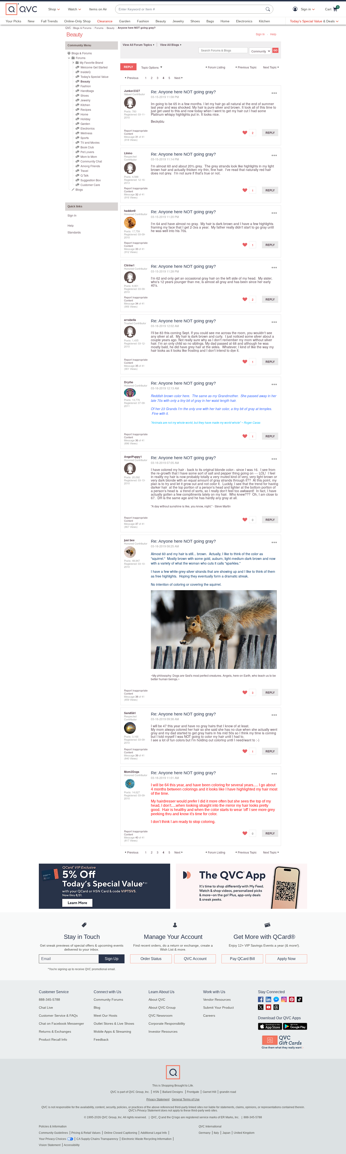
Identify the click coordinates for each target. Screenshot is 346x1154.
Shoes (195, 21)
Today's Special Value (94, 77)
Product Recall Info (53, 1039)
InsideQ (85, 72)
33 (136, 249)
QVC (68, 28)
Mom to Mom (88, 156)
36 (136, 440)
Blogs (79, 189)
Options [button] (274, 93)
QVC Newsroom (161, 1015)
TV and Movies (90, 142)
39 (136, 755)
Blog (97, 1007)
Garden (124, 21)
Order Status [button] (151, 959)
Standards (74, 232)
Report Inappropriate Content (136, 132)
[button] (296, 9)
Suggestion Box (90, 180)
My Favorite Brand (91, 62)
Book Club (87, 147)
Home (225, 21)
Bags (210, 21)
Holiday (85, 119)
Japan (226, 1132)
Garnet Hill (209, 1092)
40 (136, 837)
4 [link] (163, 78)
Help (273, 34)
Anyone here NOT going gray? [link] (137, 27)
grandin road (228, 1092)
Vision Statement (49, 1145)
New (31, 21)
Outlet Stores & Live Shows (114, 1023)
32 (136, 194)
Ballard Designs (173, 1092)
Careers (209, 1015)
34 (136, 303)
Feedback (101, 1039)
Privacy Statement (157, 1099)
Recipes (85, 109)
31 (136, 136)
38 (136, 696)
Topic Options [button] (150, 67)
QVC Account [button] (195, 959)
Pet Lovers (87, 152)
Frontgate (193, 1092)
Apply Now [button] (286, 959)
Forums (99, 28)
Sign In (260, 34)
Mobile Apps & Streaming (112, 1031)
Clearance (105, 21)
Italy (216, 1132)
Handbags (87, 91)
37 (136, 524)
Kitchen (264, 21)
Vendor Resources (217, 999)
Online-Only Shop (77, 21)
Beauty (161, 21)
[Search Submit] (268, 9)
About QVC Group (162, 1007)
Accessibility (72, 1145)
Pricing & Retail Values (86, 1132)
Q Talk (84, 175)
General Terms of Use (186, 1099)
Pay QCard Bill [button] (242, 959)
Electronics (244, 21)
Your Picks (13, 21)
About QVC (157, 999)
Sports (84, 138)
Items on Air (98, 9)
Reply (270, 132)
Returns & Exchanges (55, 1031)
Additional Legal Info (154, 1132)
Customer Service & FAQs (58, 1015)
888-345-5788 (49, 999)
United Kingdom (244, 1132)
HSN (156, 1092)
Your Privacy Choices (52, 1139)
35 (136, 366)
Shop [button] (52, 9)
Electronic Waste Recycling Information (147, 1139)
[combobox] (189, 9)
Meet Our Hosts (105, 1015)
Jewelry (178, 21)
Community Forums (108, 999)
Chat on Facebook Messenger (61, 1023)
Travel (84, 171)
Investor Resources (163, 1031)
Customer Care (90, 185)
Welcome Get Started (94, 67)
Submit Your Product (218, 1007)
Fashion (143, 21)
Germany (204, 1132)
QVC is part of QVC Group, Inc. (129, 1092)
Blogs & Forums (82, 28)
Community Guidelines (53, 1132)
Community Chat (91, 161)
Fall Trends (49, 21)
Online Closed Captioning (120, 1132)
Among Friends (90, 166)
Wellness (86, 133)
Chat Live (46, 1007)
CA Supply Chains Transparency (97, 1139)
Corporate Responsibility (167, 1023)
